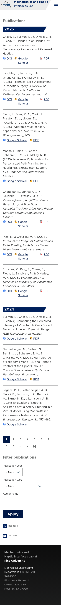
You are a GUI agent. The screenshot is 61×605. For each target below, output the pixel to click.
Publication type (12, 480)
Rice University (14, 560)
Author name (10, 494)
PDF (46, 58)
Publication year (12, 466)
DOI (9, 58)
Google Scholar (17, 140)
